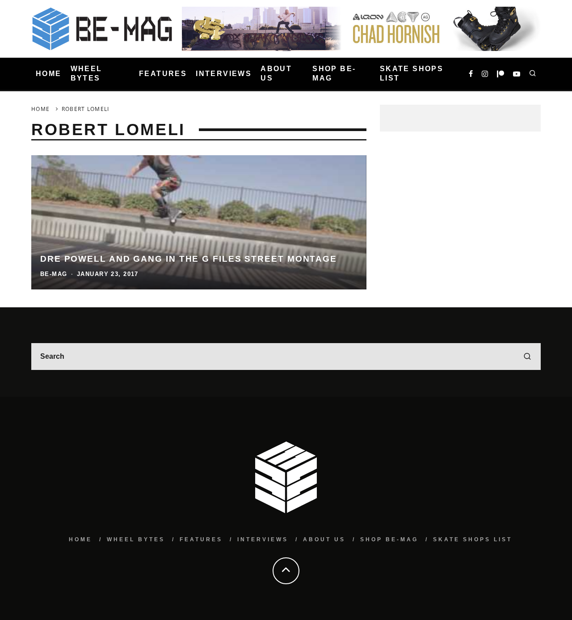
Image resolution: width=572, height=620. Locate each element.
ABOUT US (276, 73)
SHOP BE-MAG (334, 73)
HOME (49, 73)
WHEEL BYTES (86, 73)
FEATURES (163, 73)
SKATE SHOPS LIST (411, 73)
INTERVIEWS (224, 73)
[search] (527, 356)
